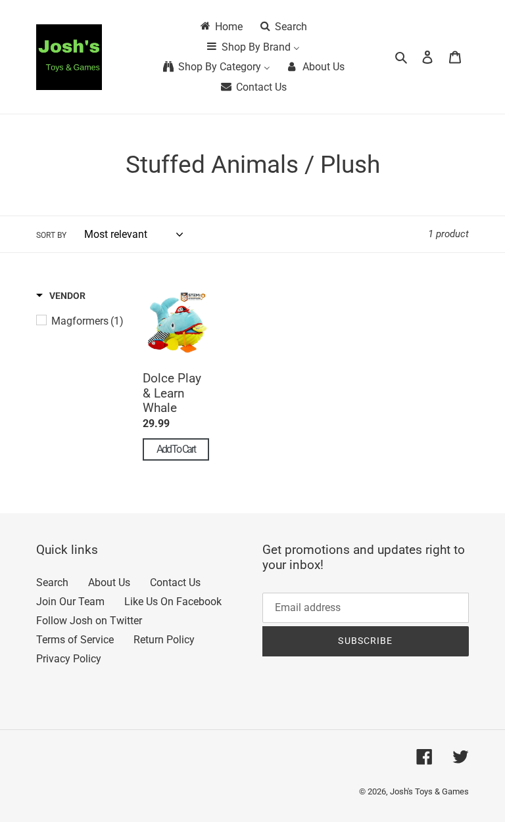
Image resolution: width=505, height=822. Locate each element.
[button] (60, 295)
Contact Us (175, 582)
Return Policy (164, 639)
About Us (109, 582)
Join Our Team (70, 601)
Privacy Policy (68, 658)
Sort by (51, 235)
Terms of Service (75, 639)
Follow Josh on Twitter (89, 620)
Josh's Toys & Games (429, 791)
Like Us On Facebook (173, 601)
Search (52, 582)
